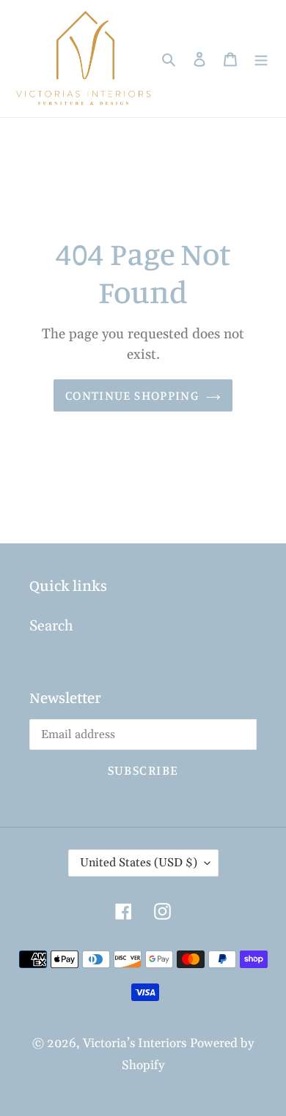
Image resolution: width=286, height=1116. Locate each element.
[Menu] (261, 58)
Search (51, 626)
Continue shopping (132, 395)
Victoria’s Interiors (134, 1043)
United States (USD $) (138, 862)
